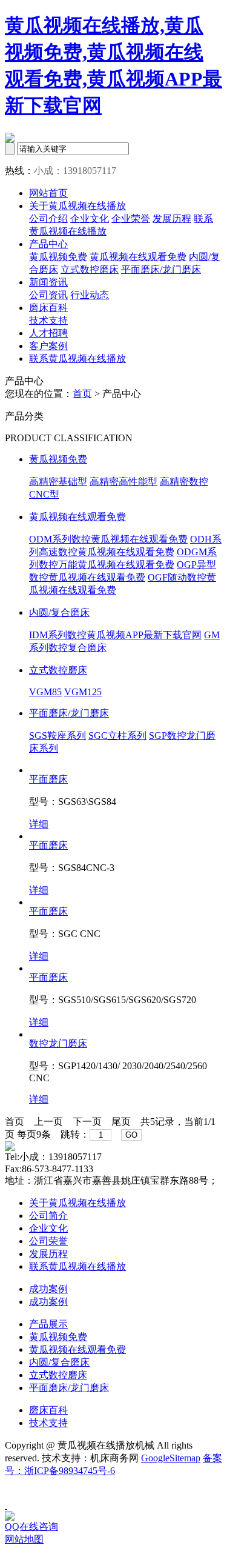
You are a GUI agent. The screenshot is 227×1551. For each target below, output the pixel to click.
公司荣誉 (48, 1241)
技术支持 (48, 320)
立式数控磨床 (90, 269)
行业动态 (89, 295)
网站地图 (24, 1539)
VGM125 (83, 692)
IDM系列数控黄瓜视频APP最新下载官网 (115, 635)
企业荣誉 (130, 218)
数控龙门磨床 (58, 1043)
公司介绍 (48, 218)
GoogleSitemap (170, 1458)
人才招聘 (48, 333)
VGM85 (45, 692)
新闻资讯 (48, 282)
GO (131, 1134)
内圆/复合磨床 (59, 612)
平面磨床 (48, 779)
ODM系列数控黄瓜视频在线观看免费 (108, 539)
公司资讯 (48, 295)
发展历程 (172, 218)
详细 (38, 824)
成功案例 (48, 1289)
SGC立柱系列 (117, 735)
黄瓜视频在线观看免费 (138, 257)
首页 (82, 394)
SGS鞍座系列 (57, 735)
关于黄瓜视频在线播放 (77, 206)
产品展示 (48, 1324)
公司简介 (48, 1215)
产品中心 (48, 244)
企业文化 (89, 218)
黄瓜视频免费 (58, 257)
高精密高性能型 (123, 481)
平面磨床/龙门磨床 (161, 269)
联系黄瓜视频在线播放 (77, 358)
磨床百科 (48, 307)
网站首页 (48, 193)
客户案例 (48, 346)
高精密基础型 (58, 481)
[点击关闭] (6, 1505)
